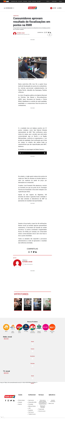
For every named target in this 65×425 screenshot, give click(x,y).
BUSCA (48, 1)
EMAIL (60, 1)
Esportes (20, 404)
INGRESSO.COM (14, 1)
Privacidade (30, 404)
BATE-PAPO (54, 1)
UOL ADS (38, 1)
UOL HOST (20, 1)
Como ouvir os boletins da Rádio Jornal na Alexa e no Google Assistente (43, 402)
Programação (41, 409)
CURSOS (29, 1)
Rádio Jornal (51, 403)
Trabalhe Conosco (32, 414)
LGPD (29, 408)
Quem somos (31, 400)
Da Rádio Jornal (20, 33)
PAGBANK (25, 1)
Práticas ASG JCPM (32, 402)
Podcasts (20, 402)
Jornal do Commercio (52, 401)
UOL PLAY (34, 1)
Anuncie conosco (42, 411)
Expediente (30, 410)
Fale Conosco (31, 412)
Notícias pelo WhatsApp (42, 406)
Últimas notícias (21, 400)
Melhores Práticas (32, 406)
